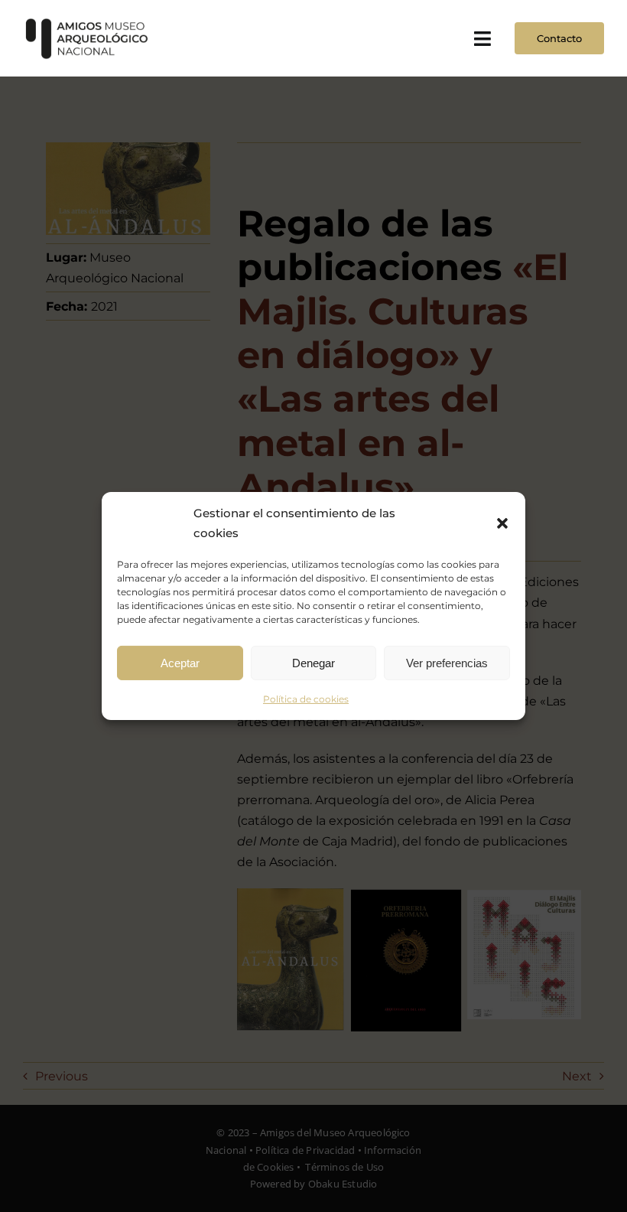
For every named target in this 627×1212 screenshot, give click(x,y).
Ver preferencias (447, 662)
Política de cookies (306, 699)
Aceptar (180, 662)
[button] (502, 522)
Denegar (313, 662)
